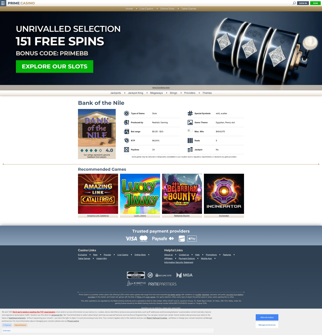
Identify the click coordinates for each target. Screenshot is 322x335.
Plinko (139, 297)
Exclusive (82, 254)
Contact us (184, 254)
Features (227, 254)
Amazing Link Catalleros (98, 215)
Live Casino (146, 8)
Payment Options (187, 258)
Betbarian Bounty (182, 215)
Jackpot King (135, 92)
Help (197, 254)
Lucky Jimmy (140, 215)
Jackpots (115, 92)
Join (315, 3)
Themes (207, 92)
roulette (198, 295)
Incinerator (224, 215)
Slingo (173, 92)
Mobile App (206, 258)
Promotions (211, 254)
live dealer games (174, 295)
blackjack (205, 295)
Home (129, 8)
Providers (189, 92)
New (95, 254)
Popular (107, 254)
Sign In (303, 3)
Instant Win (101, 258)
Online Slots (167, 8)
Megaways (156, 92)
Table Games (188, 8)
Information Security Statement (178, 262)
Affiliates (168, 258)
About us (168, 254)
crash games (150, 297)
